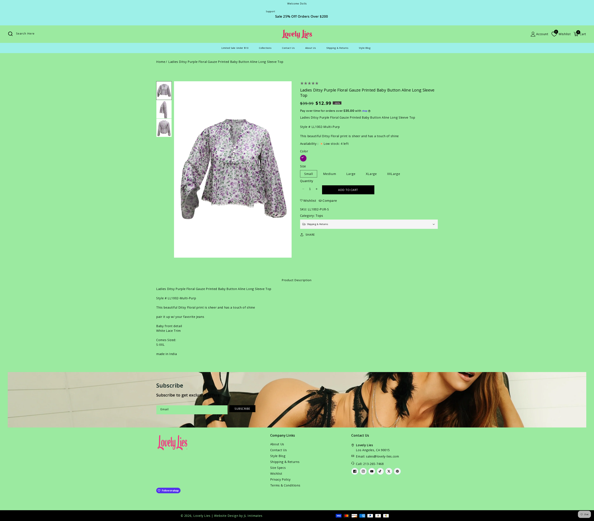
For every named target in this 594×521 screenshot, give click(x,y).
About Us (277, 444)
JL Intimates (253, 516)
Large (351, 174)
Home (160, 62)
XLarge (371, 174)
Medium (329, 174)
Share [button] (310, 234)
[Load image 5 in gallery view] (164, 109)
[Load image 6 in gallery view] (164, 127)
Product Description (297, 280)
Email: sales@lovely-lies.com (377, 456)
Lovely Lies (202, 516)
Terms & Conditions (285, 485)
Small (308, 174)
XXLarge (393, 174)
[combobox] (42, 34)
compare (330, 200)
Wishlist (276, 473)
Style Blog (278, 456)
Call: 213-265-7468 (370, 464)
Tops (319, 216)
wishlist (309, 200)
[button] (580, 34)
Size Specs (278, 468)
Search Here (10, 33)
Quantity (306, 181)
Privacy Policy (280, 479)
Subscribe (242, 408)
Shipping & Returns (285, 462)
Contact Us (278, 450)
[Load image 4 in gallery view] (164, 90)
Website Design (226, 516)
